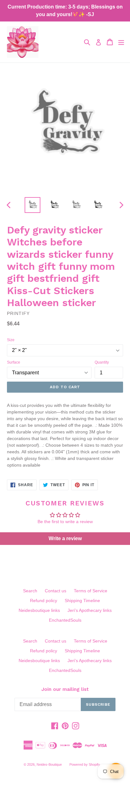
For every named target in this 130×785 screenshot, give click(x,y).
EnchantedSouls (65, 620)
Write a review (65, 538)
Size (11, 340)
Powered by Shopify (84, 764)
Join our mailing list (65, 689)
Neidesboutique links (39, 610)
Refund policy (43, 600)
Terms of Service (90, 590)
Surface (13, 362)
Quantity (102, 362)
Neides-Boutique (49, 764)
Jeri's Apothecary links (90, 610)
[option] (32, 205)
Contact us (55, 590)
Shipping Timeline (82, 600)
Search (30, 590)
